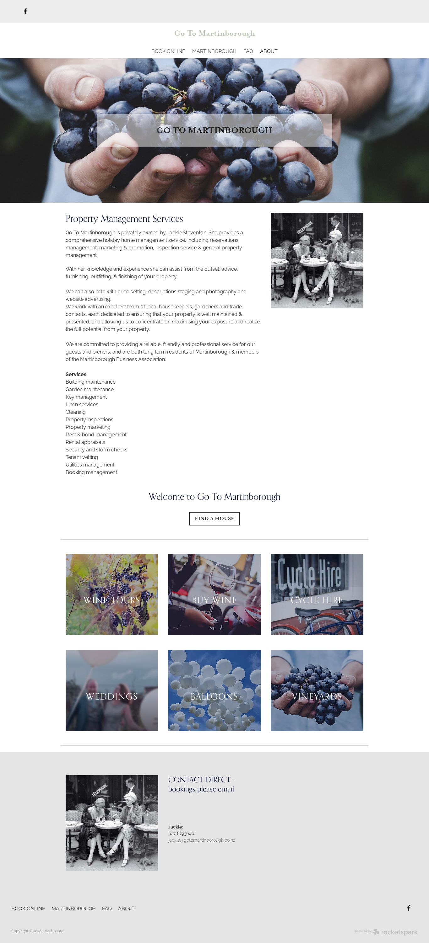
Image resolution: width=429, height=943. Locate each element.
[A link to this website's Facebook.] (25, 11)
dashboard (54, 930)
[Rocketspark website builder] (386, 933)
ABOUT (269, 50)
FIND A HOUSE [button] (215, 518)
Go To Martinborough (214, 33)
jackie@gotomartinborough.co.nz (201, 840)
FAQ (248, 50)
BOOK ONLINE (168, 50)
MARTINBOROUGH (214, 50)
